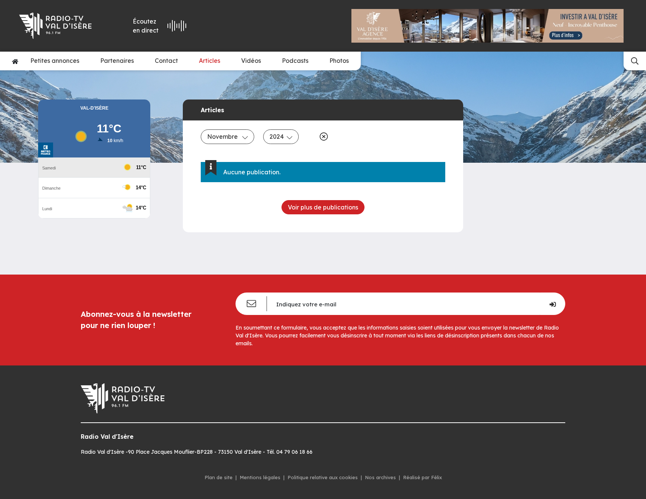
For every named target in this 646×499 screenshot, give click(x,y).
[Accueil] (15, 61)
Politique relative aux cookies (322, 477)
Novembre (223, 136)
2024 (277, 136)
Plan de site (218, 477)
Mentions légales (260, 477)
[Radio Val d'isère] (60, 26)
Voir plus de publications (323, 207)
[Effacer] (322, 136)
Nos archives (380, 477)
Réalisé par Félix (422, 477)
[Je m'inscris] (552, 304)
